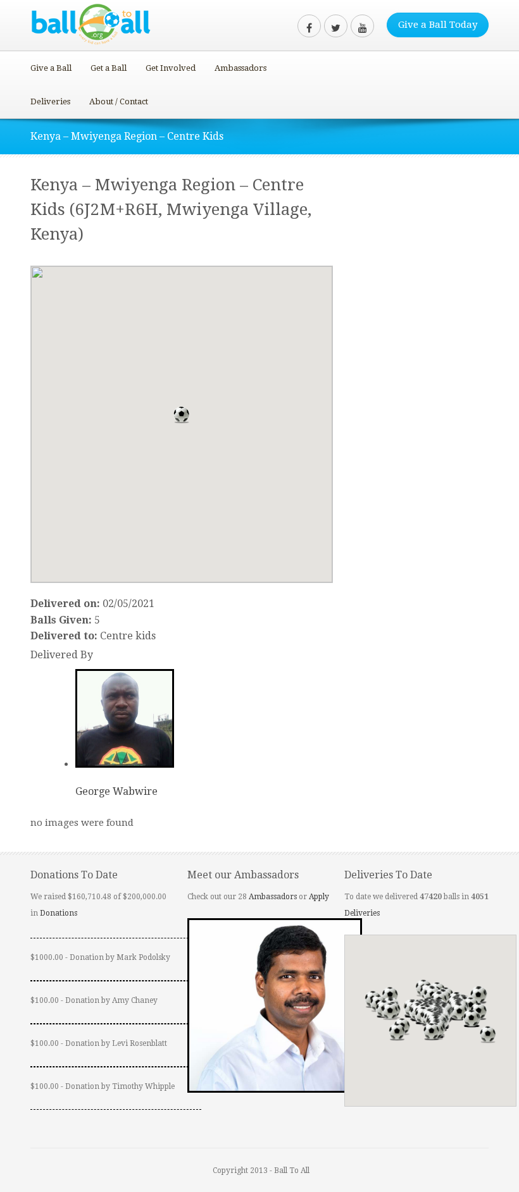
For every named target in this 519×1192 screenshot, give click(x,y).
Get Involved (171, 68)
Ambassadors (240, 68)
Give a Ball (51, 68)
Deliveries (50, 101)
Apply (319, 896)
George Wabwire (116, 791)
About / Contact (118, 101)
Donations (58, 913)
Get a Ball (109, 68)
